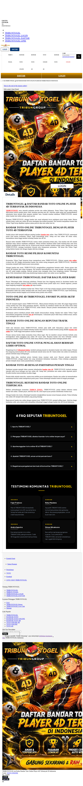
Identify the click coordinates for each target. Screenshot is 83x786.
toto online (73, 260)
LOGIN (62, 75)
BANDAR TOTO (12, 617)
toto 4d (31, 314)
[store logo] (5, 47)
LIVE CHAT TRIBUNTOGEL (16, 580)
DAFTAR (21, 75)
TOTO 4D (9, 626)
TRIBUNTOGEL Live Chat (15, 606)
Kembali (9, 576)
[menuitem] (10, 58)
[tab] (10, 194)
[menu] (32, 62)
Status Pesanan (12, 564)
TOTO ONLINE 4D (13, 622)
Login (5, 49)
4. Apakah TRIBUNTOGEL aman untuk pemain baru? (41, 456)
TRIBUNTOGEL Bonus (14, 604)
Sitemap (9, 608)
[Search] (78, 56)
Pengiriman (10, 570)
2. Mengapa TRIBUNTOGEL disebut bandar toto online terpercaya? (41, 436)
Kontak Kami (10, 558)
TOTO (8, 573)
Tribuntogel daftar (23, 350)
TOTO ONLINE (11, 624)
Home (4, 81)
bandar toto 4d (47, 369)
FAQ (8, 603)
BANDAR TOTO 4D (13, 620)
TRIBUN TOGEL (36, 390)
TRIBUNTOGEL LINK (15, 40)
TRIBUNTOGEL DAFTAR (17, 38)
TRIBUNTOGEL (12, 33)
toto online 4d (27, 285)
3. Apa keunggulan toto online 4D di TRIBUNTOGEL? (41, 446)
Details (10, 194)
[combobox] (72, 55)
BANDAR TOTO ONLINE (15, 619)
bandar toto (45, 234)
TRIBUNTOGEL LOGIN (16, 35)
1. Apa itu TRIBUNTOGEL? (41, 426)
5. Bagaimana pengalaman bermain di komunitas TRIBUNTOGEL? (41, 466)
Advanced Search (68, 57)
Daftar (15, 49)
